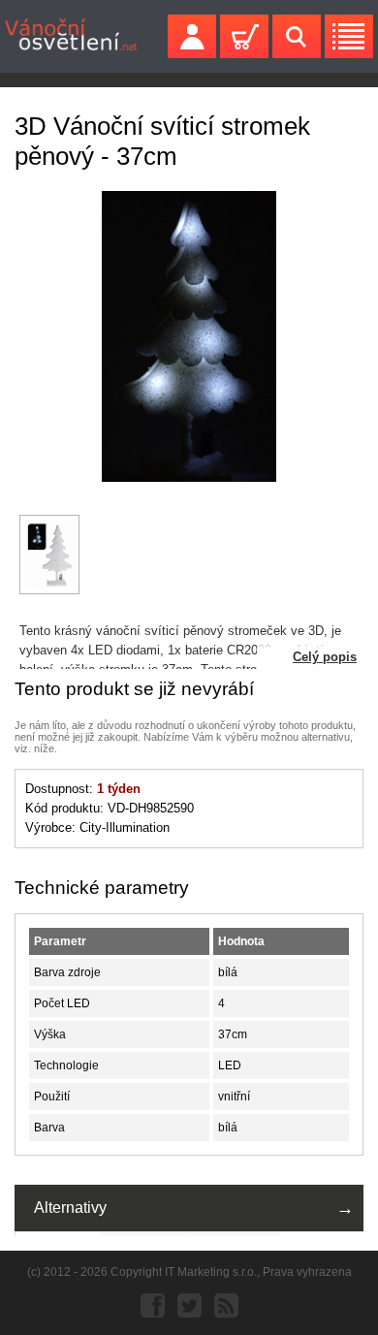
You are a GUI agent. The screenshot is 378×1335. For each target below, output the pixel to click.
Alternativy (70, 1207)
